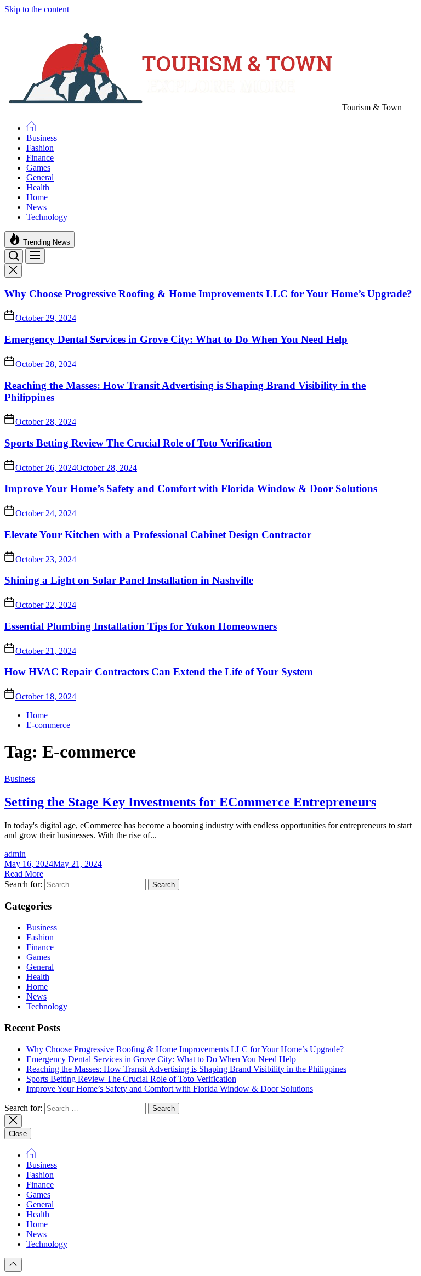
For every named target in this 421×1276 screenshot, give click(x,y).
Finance (40, 157)
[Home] (31, 128)
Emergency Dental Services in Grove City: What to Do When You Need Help (176, 339)
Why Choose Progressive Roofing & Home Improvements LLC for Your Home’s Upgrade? (208, 294)
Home (37, 197)
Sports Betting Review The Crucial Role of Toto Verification (138, 443)
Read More (23, 873)
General (40, 177)
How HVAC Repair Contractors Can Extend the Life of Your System (158, 671)
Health (37, 187)
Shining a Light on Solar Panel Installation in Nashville (128, 580)
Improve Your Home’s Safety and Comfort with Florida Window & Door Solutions (190, 488)
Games (38, 167)
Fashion (40, 148)
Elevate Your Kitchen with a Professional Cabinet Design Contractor (157, 534)
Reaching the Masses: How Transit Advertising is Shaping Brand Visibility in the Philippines (186, 1069)
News (36, 207)
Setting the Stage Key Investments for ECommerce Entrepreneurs (190, 802)
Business (41, 138)
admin (15, 854)
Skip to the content (36, 9)
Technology (46, 217)
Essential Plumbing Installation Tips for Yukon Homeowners (140, 626)
